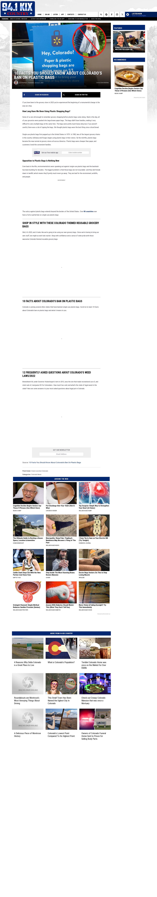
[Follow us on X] (122, 14)
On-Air (47, 14)
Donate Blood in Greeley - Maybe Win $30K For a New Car (127, 48)
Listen (55, 14)
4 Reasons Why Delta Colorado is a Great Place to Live (27, 663)
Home (39, 14)
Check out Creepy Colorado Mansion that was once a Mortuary (93, 701)
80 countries (88, 211)
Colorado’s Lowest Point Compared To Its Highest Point (61, 734)
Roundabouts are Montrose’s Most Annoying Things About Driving (27, 701)
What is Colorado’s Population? (61, 662)
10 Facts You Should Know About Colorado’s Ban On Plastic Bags (55, 462)
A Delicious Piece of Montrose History (27, 734)
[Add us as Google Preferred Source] (106, 14)
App (62, 14)
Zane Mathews (23, 83)
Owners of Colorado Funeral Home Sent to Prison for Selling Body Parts (93, 736)
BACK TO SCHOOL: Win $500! (18, 19)
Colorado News (36, 474)
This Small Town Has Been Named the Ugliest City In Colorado (59, 701)
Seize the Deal (96, 19)
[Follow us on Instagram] (117, 14)
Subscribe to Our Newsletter (78, 19)
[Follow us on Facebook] (111, 14)
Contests (70, 14)
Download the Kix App (57, 19)
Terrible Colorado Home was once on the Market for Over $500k (93, 665)
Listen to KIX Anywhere (38, 19)
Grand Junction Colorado (39, 471)
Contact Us (82, 14)
